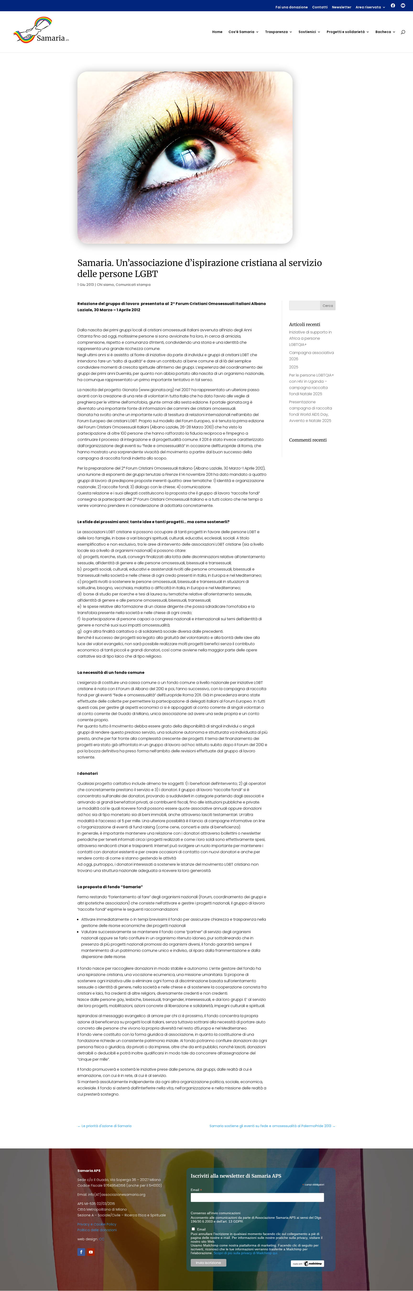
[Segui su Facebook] (81, 1252)
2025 (293, 367)
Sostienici (307, 32)
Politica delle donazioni (97, 1230)
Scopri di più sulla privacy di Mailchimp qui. (246, 1253)
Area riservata (368, 8)
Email (196, 1190)
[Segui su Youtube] (91, 1252)
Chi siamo (105, 284)
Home (217, 32)
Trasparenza (276, 32)
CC (101, 1239)
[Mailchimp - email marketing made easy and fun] (307, 1266)
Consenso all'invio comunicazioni (215, 1213)
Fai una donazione (292, 8)
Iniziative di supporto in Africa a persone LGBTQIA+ (310, 338)
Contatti (320, 8)
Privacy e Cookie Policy (96, 1224)
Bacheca (383, 32)
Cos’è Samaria (241, 32)
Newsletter (341, 8)
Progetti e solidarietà (346, 32)
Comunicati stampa (133, 284)
